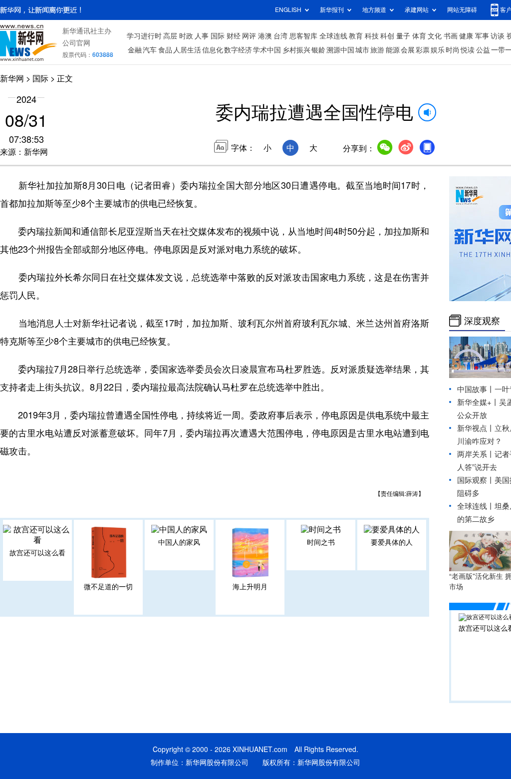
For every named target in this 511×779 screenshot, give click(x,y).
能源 (393, 49)
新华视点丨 (476, 428)
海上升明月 (250, 586)
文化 (435, 35)
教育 (356, 35)
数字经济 (238, 49)
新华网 (12, 78)
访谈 (498, 35)
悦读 (468, 49)
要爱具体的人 (392, 542)
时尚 (453, 49)
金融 (135, 49)
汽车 (150, 49)
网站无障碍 (462, 9)
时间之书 (321, 542)
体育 (419, 35)
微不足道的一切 (108, 586)
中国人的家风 (179, 542)
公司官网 (76, 42)
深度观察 (482, 320)
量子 (403, 35)
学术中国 (267, 49)
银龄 (318, 49)
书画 (451, 35)
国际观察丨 (476, 480)
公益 (483, 49)
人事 (202, 35)
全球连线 (333, 35)
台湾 (280, 35)
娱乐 (438, 49)
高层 (170, 35)
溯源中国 (340, 49)
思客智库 (303, 35)
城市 (362, 49)
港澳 (265, 35)
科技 (372, 35)
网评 (249, 35)
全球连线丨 (476, 506)
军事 (482, 35)
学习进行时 (144, 35)
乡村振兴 (296, 49)
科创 (387, 35)
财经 (234, 35)
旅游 (377, 49)
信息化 (212, 49)
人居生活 (187, 49)
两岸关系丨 (476, 454)
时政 (186, 35)
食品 (165, 49)
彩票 (423, 49)
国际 (218, 35)
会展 (408, 49)
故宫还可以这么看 (37, 552)
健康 (466, 35)
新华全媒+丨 (478, 402)
